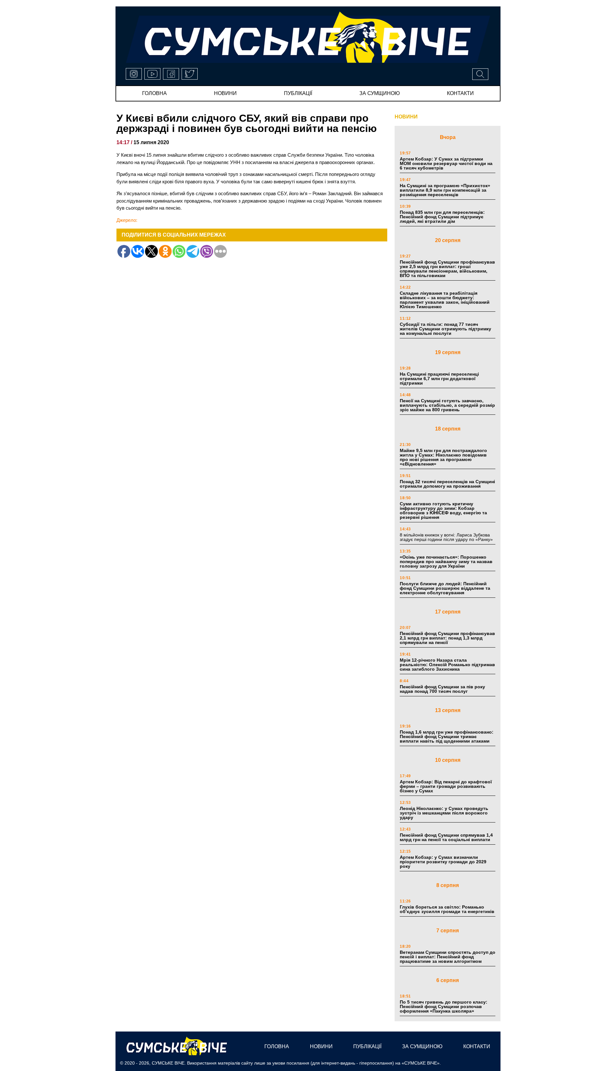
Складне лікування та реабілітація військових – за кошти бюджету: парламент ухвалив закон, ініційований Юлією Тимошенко (445, 300)
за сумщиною (379, 93)
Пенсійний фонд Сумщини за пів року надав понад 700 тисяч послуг (442, 689)
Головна (154, 93)
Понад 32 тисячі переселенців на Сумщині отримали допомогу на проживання (447, 484)
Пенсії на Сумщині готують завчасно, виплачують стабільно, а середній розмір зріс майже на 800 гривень (447, 405)
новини (225, 93)
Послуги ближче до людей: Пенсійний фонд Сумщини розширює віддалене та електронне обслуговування (445, 588)
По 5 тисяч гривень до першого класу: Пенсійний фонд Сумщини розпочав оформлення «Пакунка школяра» (443, 1006)
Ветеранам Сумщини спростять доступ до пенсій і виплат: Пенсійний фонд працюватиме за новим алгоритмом (447, 957)
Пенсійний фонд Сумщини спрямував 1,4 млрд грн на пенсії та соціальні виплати (446, 837)
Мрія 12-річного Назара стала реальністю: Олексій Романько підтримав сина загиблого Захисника (447, 664)
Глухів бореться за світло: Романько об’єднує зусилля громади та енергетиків (447, 909)
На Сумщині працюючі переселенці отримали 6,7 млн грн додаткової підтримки (439, 378)
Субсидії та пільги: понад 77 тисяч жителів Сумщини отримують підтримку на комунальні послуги (445, 329)
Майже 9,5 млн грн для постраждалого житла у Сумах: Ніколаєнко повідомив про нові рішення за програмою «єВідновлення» (443, 457)
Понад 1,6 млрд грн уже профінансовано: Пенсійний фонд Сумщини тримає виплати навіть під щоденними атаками (446, 736)
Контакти (460, 93)
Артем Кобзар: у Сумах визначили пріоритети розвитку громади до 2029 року (443, 862)
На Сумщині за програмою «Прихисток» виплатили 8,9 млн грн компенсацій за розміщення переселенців (445, 190)
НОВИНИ (406, 116)
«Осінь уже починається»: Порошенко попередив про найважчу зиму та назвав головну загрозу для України (446, 561)
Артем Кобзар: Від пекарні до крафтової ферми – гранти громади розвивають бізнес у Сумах (446, 786)
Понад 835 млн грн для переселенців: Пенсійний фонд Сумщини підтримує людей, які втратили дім (442, 217)
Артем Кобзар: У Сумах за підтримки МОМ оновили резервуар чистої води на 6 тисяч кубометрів (446, 163)
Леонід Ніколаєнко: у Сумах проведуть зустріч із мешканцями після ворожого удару (444, 813)
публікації (298, 93)
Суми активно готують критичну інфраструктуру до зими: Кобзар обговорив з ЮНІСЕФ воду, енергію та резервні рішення (443, 510)
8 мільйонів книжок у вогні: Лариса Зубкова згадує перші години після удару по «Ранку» (447, 537)
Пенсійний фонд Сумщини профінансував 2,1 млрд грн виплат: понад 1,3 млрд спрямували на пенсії (447, 638)
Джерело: (126, 220)
